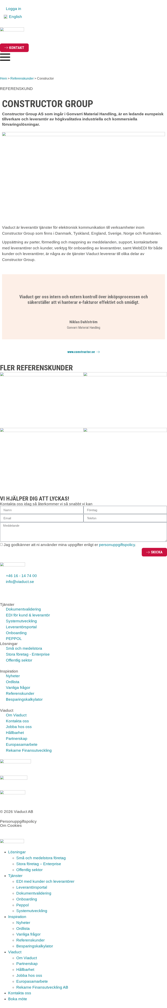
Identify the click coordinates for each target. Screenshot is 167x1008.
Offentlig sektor (29, 870)
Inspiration (17, 917)
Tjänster (15, 876)
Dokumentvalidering (33, 893)
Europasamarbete (32, 981)
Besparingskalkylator (34, 946)
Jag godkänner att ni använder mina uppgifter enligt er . (70, 545)
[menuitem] (13, 16)
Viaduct (14, 952)
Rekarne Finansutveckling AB (42, 987)
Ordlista (23, 928)
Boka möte (17, 999)
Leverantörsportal (31, 887)
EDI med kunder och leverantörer (45, 881)
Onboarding (26, 899)
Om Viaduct (26, 958)
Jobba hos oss (29, 975)
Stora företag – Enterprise (38, 864)
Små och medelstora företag (41, 858)
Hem (3, 78)
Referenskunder (22, 78)
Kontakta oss (19, 993)
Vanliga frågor (28, 934)
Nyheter (23, 922)
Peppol (22, 905)
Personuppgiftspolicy (18, 821)
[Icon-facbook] (5, 590)
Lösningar (17, 852)
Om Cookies (11, 825)
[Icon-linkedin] (16, 590)
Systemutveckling (31, 911)
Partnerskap (27, 963)
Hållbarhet (25, 969)
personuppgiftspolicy (117, 545)
